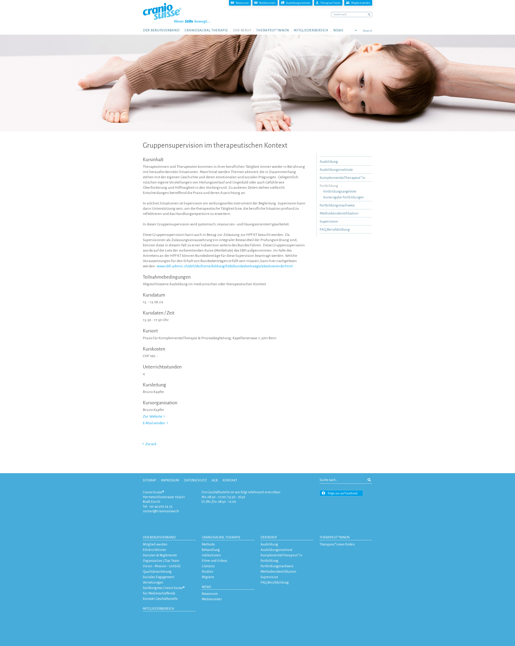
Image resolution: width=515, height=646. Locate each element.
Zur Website (152, 416)
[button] (163, 30)
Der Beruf (269, 537)
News (206, 587)
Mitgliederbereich (158, 609)
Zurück (151, 444)
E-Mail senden (154, 423)
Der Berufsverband (159, 537)
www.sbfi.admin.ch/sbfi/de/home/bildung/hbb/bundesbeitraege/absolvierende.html (225, 266)
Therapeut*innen (334, 537)
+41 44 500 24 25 (160, 506)
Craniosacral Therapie (221, 537)
